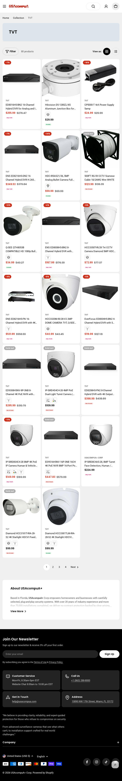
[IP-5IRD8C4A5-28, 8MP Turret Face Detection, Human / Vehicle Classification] (100, 435)
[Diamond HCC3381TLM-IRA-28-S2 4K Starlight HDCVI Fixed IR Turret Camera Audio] (61, 507)
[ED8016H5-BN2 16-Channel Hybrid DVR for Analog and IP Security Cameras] (22, 78)
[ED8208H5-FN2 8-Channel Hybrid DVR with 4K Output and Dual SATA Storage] (100, 364)
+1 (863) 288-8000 (80, 680)
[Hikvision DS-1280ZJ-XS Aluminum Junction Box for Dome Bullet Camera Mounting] (61, 78)
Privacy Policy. (56, 662)
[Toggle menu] (4, 6)
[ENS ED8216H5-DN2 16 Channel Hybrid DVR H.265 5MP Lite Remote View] (22, 149)
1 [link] (46, 567)
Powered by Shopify (43, 772)
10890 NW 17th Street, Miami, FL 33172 (92, 701)
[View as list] (115, 51)
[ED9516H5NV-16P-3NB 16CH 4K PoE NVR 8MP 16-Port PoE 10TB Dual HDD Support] (61, 435)
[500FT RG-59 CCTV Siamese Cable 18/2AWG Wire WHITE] (100, 149)
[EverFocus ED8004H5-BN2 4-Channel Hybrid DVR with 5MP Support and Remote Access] (100, 292)
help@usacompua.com (24, 701)
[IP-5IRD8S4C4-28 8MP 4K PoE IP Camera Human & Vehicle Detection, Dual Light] (22, 435)
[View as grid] (107, 51)
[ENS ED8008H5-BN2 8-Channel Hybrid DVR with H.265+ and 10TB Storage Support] (61, 221)
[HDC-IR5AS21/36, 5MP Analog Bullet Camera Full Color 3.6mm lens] (61, 149)
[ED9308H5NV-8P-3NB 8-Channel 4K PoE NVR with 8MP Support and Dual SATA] (22, 364)
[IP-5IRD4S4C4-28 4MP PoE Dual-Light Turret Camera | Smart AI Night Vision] (61, 364)
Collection (18, 18)
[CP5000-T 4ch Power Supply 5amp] (100, 78)
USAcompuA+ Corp (94, 458)
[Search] (93, 6)
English (41, 756)
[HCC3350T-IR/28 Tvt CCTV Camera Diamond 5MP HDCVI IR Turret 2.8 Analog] (100, 221)
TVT (7, 101)
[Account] (106, 6)
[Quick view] (36, 66)
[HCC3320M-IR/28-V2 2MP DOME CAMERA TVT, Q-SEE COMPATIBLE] (61, 292)
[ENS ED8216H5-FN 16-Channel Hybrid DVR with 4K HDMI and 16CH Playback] (22, 292)
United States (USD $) (18, 756)
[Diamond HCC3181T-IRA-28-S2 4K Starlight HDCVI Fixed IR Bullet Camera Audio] (22, 507)
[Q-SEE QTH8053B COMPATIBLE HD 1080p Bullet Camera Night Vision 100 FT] (22, 221)
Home (6, 18)
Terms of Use (40, 662)
